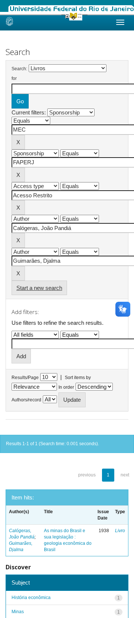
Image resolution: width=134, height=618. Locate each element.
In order (66, 387)
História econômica (31, 597)
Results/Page (25, 377)
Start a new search (39, 288)
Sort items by (78, 377)
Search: (19, 68)
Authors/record (26, 399)
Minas (18, 611)
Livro (120, 530)
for (14, 78)
